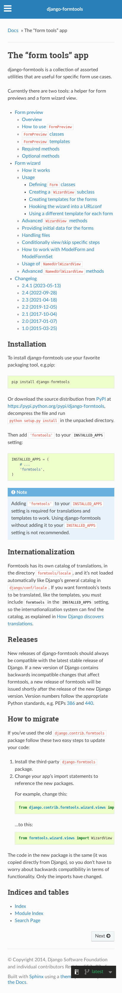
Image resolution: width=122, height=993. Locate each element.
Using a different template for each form (71, 213)
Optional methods (41, 156)
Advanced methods (54, 220)
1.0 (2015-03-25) (39, 328)
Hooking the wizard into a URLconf (65, 206)
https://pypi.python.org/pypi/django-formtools (56, 406)
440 (89, 703)
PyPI (101, 399)
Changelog (26, 278)
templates (47, 141)
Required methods (41, 149)
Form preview (29, 112)
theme (66, 976)
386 (71, 703)
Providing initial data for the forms (58, 228)
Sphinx (36, 976)
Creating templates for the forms (63, 199)
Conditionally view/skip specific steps (61, 242)
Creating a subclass (61, 192)
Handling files (36, 235)
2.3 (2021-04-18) (39, 300)
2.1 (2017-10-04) (39, 314)
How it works (36, 170)
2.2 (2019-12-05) (39, 307)
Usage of (51, 263)
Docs (13, 30)
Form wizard (28, 163)
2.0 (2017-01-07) (39, 321)
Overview (32, 119)
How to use (47, 126)
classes (44, 134)
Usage (28, 177)
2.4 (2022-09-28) (39, 293)
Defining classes (52, 184)
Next (100, 936)
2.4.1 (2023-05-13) (41, 285)
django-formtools (65, 9)
